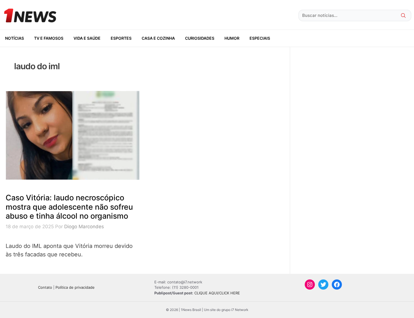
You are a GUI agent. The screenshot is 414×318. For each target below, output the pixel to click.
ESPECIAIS (260, 38)
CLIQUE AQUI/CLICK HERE (217, 293)
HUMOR (231, 38)
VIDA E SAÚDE (87, 38)
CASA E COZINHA (158, 38)
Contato (45, 287)
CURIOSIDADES (199, 38)
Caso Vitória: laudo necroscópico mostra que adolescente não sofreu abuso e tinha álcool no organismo (69, 207)
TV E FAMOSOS (48, 38)
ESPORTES (121, 38)
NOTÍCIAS (14, 38)
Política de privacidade (75, 287)
